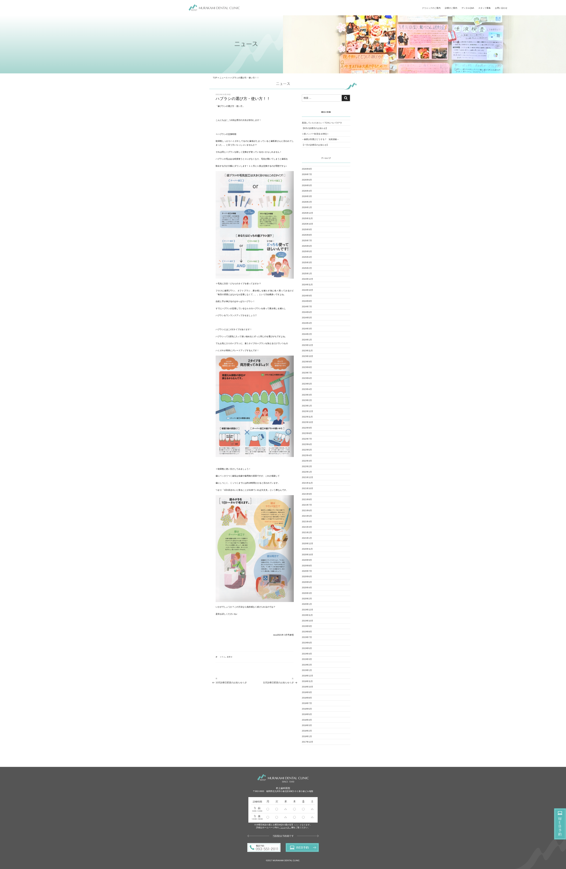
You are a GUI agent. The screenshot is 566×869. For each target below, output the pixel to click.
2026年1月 (307, 207)
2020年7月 (307, 571)
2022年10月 (307, 422)
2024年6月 (307, 312)
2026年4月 (307, 191)
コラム (223, 657)
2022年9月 (307, 428)
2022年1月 (307, 472)
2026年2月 (307, 202)
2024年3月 (307, 328)
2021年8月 (307, 499)
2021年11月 (307, 483)
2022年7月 (307, 439)
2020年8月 (307, 565)
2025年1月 (307, 273)
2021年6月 (307, 510)
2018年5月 (307, 714)
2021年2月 (307, 532)
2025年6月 (307, 246)
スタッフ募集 (484, 8)
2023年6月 (307, 378)
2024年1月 (307, 339)
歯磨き (230, 657)
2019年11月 (307, 615)
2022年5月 (307, 450)
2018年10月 (307, 687)
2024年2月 (307, 334)
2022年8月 (307, 433)
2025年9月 (307, 229)
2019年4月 (307, 654)
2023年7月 (307, 373)
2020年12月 (307, 543)
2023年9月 (307, 361)
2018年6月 (307, 709)
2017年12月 (307, 742)
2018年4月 (307, 720)
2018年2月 (307, 731)
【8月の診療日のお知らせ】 (315, 128)
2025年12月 (307, 213)
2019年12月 (307, 609)
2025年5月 (307, 251)
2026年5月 (307, 185)
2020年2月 (307, 598)
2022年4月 (307, 455)
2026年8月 (307, 169)
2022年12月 (307, 411)
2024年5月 (307, 317)
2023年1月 (307, 406)
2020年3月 (307, 593)
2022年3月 (307, 461)
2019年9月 (307, 626)
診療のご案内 (451, 8)
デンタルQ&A (467, 8)
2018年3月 (307, 725)
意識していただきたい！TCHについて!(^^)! (322, 123)
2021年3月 (307, 527)
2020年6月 (307, 576)
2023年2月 (307, 400)
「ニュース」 (285, 827)
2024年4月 (307, 323)
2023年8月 (307, 367)
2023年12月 (307, 345)
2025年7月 (307, 240)
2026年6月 (307, 180)
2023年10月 (307, 356)
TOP (215, 77)
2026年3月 (307, 196)
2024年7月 (307, 306)
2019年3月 (307, 659)
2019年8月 (307, 631)
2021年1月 (307, 538)
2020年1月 (307, 604)
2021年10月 (307, 488)
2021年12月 (307, 477)
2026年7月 (307, 174)
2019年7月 (307, 637)
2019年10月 (307, 621)
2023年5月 (307, 384)
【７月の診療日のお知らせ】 (315, 145)
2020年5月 (307, 582)
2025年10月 (307, 224)
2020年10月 (307, 554)
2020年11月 (307, 549)
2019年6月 (307, 642)
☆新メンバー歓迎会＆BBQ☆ (315, 134)
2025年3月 (307, 262)
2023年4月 (307, 389)
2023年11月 (307, 350)
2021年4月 (307, 521)
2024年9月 (307, 295)
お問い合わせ (501, 8)
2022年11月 (307, 417)
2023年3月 (307, 395)
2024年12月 (307, 279)
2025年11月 (307, 218)
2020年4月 (307, 587)
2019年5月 (307, 648)
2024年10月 (307, 290)
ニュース (223, 77)
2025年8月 (307, 235)
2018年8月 (307, 698)
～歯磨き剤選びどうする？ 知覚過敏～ (320, 139)
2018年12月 (307, 675)
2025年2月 (307, 268)
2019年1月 (307, 670)
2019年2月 (307, 665)
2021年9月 (307, 494)
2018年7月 (307, 703)
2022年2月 (307, 466)
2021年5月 (307, 516)
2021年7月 (307, 505)
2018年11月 (307, 681)
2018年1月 (307, 736)
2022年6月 (307, 444)
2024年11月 (307, 284)
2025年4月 (307, 257)
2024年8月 (307, 301)
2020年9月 (307, 560)
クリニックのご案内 (431, 8)
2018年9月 (307, 692)
